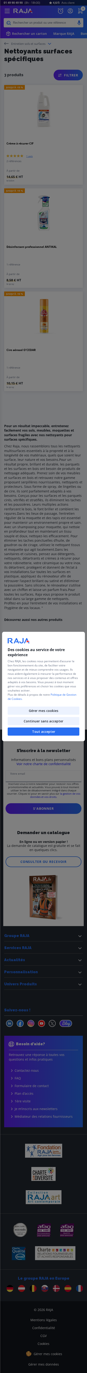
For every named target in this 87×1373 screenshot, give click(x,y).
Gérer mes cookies (43, 710)
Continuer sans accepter (43, 721)
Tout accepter (43, 731)
